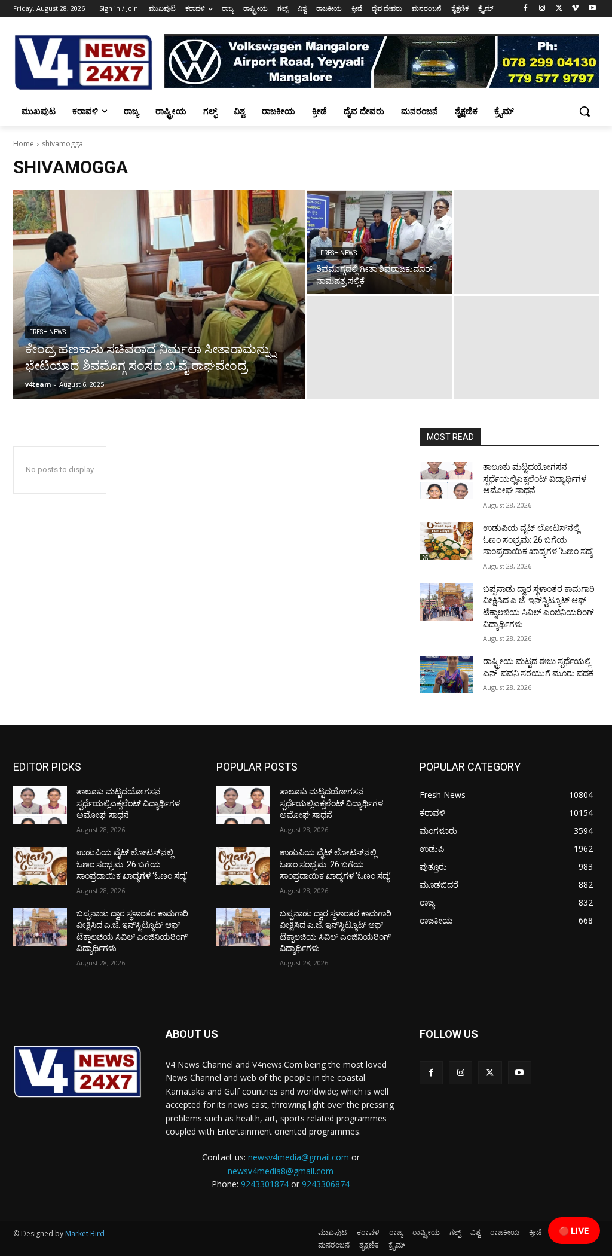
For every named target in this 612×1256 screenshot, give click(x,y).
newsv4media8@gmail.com (280, 1170)
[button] (584, 111)
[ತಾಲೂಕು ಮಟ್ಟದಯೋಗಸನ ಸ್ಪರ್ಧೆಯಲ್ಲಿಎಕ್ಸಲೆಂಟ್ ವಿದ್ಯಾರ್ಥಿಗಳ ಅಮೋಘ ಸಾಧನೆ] (446, 480)
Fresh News (47, 332)
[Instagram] (542, 9)
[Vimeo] (575, 9)
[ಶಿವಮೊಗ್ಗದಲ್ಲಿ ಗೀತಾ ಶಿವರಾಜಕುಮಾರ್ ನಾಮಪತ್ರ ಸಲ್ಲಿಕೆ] (379, 242)
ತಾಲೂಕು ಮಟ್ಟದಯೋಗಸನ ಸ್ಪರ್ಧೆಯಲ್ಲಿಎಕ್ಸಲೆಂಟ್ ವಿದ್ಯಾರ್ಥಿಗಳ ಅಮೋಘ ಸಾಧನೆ (534, 478)
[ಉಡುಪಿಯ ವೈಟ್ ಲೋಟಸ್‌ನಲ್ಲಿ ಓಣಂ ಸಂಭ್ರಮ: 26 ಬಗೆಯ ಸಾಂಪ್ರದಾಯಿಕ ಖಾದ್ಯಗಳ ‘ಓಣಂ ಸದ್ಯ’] (446, 541)
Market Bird (85, 1234)
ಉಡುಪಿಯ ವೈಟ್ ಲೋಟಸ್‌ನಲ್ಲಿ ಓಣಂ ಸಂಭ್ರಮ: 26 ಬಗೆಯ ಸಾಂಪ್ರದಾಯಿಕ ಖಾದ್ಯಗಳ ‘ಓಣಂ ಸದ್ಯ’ (538, 539)
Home (23, 144)
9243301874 (265, 1184)
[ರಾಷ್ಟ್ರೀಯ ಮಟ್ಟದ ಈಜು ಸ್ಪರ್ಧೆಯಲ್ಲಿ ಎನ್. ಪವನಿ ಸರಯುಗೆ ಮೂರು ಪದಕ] (446, 674)
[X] (559, 9)
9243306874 (326, 1184)
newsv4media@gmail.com (298, 1157)
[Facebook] (526, 9)
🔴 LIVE (574, 1231)
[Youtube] (592, 9)
